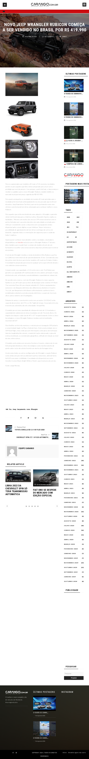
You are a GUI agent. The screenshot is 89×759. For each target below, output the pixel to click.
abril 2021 (68, 488)
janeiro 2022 (70, 460)
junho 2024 (69, 372)
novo (28, 409)
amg (68, 287)
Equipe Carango (26, 448)
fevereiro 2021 (71, 497)
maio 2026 (68, 316)
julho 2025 (69, 344)
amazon (70, 282)
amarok (69, 277)
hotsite (20, 242)
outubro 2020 (70, 516)
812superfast (72, 232)
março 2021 (69, 493)
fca (10, 409)
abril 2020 (68, 539)
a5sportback (72, 242)
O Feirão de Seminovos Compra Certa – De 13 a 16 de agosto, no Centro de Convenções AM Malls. (73, 195)
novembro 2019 (71, 562)
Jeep (14, 409)
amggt (69, 292)
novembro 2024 (71, 363)
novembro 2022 (71, 423)
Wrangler (34, 409)
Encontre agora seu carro (77, 752)
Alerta (69, 267)
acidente (70, 252)
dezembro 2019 (71, 558)
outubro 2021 (70, 474)
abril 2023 (68, 414)
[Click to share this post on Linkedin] (43, 418)
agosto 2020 (70, 521)
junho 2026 (69, 311)
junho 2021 (69, 479)
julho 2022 (69, 437)
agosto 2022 (70, 432)
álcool (69, 262)
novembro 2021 (71, 470)
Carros (64, 36)
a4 (67, 237)
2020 (68, 217)
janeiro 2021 (70, 502)
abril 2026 (68, 321)
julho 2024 (69, 367)
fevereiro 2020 (71, 549)
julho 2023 (69, 404)
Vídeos (69, 192)
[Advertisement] (32, 387)
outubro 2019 (70, 567)
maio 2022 (68, 446)
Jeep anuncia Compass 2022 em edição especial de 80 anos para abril (44, 494)
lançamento (21, 409)
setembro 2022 (71, 428)
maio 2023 (68, 409)
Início (65, 752)
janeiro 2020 (70, 553)
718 (77, 227)
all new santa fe (73, 272)
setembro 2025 (71, 335)
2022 (68, 222)
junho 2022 (69, 442)
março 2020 (69, 544)
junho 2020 (69, 530)
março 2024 (69, 386)
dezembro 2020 (71, 507)
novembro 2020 (71, 511)
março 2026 (69, 325)
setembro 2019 (71, 572)
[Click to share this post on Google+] (36, 418)
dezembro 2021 (71, 465)
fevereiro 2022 (71, 456)
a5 (76, 237)
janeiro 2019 (70, 576)
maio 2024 (68, 377)
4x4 (7, 409)
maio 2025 (68, 349)
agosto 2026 (70, 307)
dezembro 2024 (71, 358)
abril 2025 (68, 353)
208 (78, 222)
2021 (78, 217)
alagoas (70, 257)
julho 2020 (69, 525)
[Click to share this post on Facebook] (21, 418)
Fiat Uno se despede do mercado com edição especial (17, 493)
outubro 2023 (70, 400)
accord (69, 247)
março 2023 (69, 418)
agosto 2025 (70, 339)
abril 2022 (68, 451)
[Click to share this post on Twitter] (28, 418)
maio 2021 (68, 483)
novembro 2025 (71, 330)
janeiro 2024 (70, 390)
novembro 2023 (71, 395)
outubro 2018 (70, 581)
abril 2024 (68, 381)
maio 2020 (68, 535)
